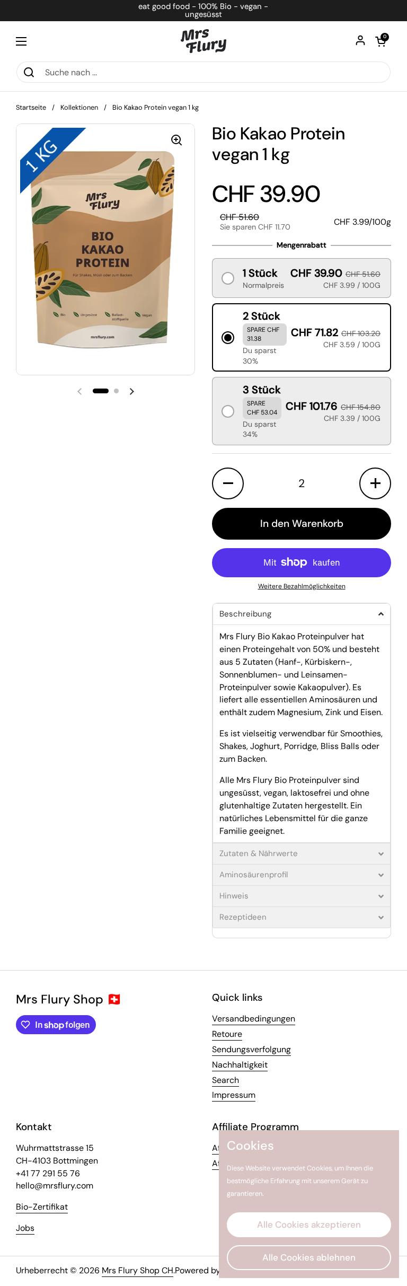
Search (225, 1080)
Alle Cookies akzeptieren (309, 1224)
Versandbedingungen (253, 1018)
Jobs (25, 1228)
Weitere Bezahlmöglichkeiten (302, 586)
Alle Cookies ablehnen (309, 1257)
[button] (380, 41)
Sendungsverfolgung (251, 1049)
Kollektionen (79, 107)
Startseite (31, 107)
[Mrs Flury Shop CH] (204, 41)
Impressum (233, 1094)
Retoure (227, 1034)
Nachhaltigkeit (240, 1064)
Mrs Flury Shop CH (137, 1270)
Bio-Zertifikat (42, 1206)
